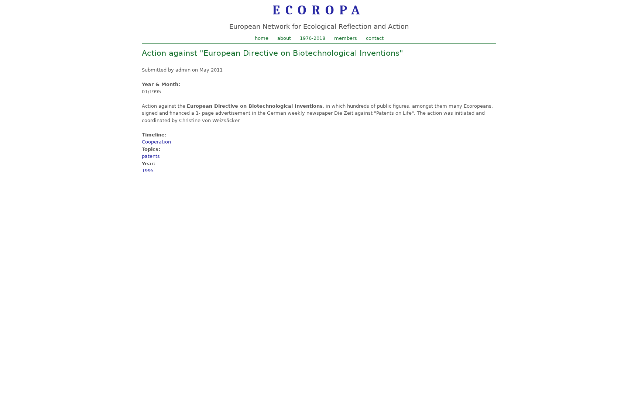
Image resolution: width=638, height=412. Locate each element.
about (284, 38)
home (261, 38)
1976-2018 (312, 38)
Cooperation (156, 142)
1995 (148, 170)
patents (151, 156)
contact (375, 38)
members (345, 38)
